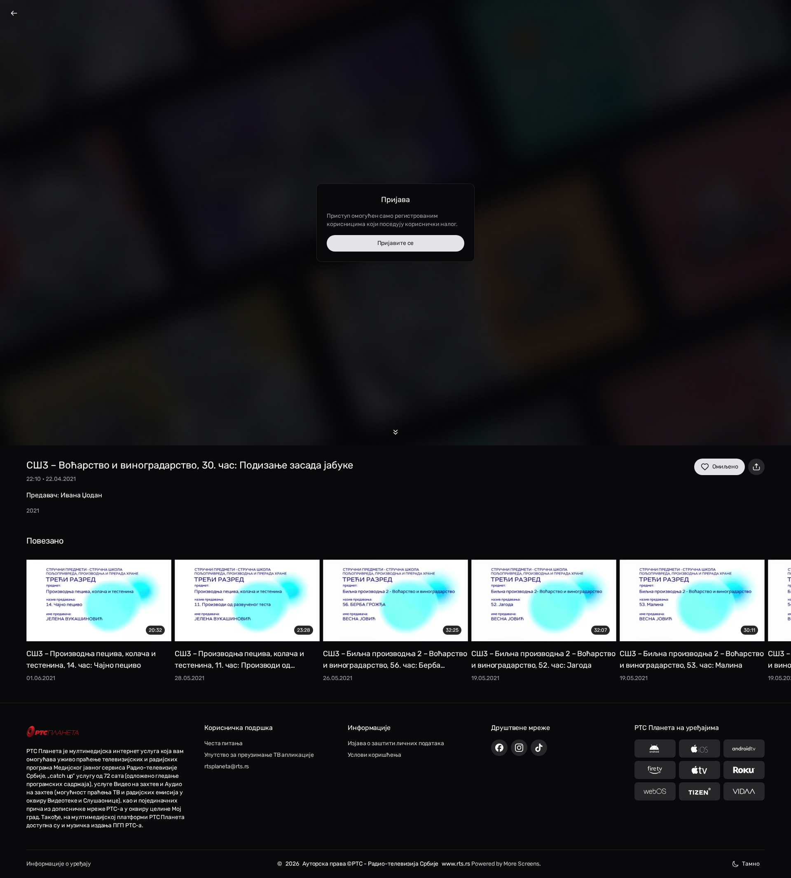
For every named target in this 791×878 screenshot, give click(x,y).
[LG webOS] (655, 791)
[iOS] (699, 748)
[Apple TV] (699, 770)
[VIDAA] (744, 791)
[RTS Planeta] (52, 732)
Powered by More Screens (505, 863)
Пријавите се (395, 243)
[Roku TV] (744, 770)
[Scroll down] (395, 432)
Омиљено (725, 466)
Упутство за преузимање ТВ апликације (259, 754)
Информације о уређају (58, 863)
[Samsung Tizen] (699, 791)
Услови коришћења (374, 754)
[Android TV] (744, 748)
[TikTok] (539, 747)
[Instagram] (519, 747)
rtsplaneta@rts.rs (226, 766)
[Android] (655, 748)
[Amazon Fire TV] (655, 770)
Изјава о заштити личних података (396, 743)
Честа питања (223, 743)
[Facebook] (499, 747)
